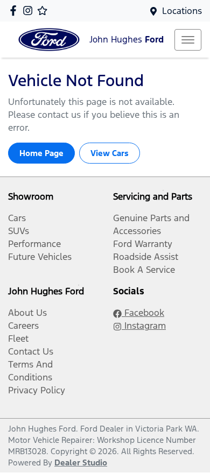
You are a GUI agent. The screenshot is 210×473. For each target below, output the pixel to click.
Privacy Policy (36, 390)
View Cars (109, 153)
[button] (187, 40)
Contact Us (30, 351)
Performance (34, 244)
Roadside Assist (145, 257)
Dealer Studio (80, 462)
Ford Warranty (142, 244)
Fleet (18, 338)
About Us (27, 313)
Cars (17, 218)
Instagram (144, 325)
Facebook (143, 313)
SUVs (18, 231)
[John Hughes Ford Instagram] (30, 10)
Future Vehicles (40, 257)
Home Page (41, 153)
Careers (23, 325)
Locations (182, 11)
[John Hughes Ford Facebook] (15, 10)
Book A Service (144, 270)
